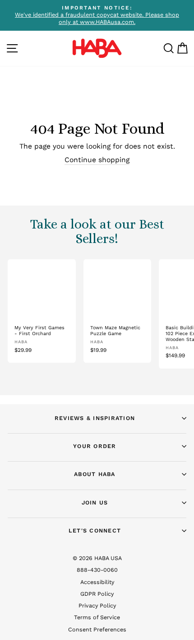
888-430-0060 (97, 569)
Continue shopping (97, 159)
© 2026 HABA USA (97, 558)
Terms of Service (97, 617)
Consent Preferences (97, 629)
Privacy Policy (97, 605)
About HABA (94, 474)
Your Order (94, 446)
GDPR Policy (97, 593)
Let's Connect (95, 530)
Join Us (95, 502)
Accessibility (97, 582)
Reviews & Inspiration (95, 418)
